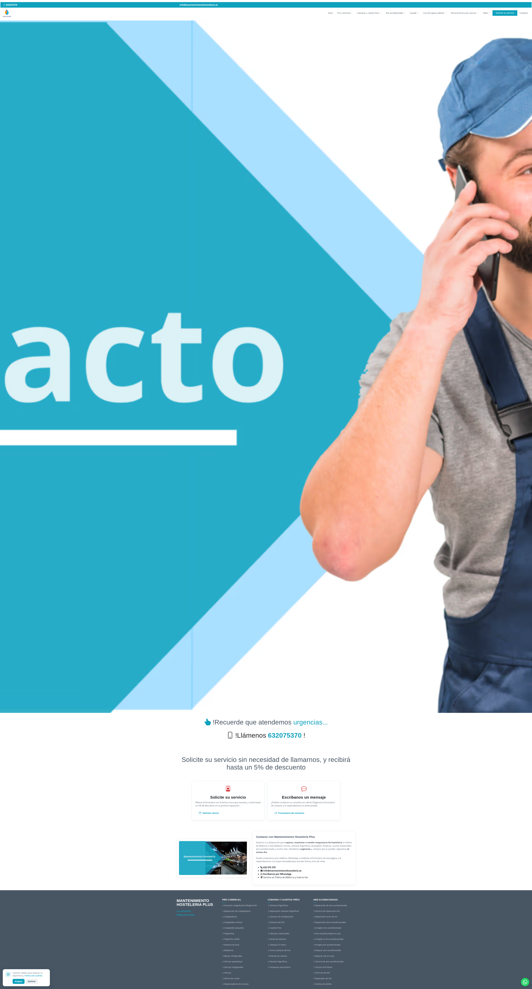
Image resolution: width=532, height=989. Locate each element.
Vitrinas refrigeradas (233, 967)
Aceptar (18, 981)
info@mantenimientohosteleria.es (199, 4)
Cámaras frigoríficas (279, 906)
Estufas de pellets (323, 984)
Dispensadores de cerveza (236, 984)
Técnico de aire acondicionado (329, 962)
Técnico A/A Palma (323, 967)
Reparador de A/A (323, 979)
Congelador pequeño (234, 928)
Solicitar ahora (210, 813)
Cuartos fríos (276, 928)
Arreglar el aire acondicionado (329, 939)
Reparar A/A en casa (324, 956)
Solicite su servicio (505, 13)
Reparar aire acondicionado (328, 950)
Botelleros (228, 950)
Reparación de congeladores (237, 911)
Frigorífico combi (232, 939)
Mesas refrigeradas (233, 956)
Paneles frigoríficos (278, 962)
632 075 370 (269, 867)
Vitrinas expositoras (233, 962)
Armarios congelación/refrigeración (240, 906)
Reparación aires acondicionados (330, 922)
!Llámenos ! (269, 735)
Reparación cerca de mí (326, 917)
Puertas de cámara (278, 956)
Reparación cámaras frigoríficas (284, 911)
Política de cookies (186, 914)
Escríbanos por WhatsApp (277, 874)
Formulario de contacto (291, 813)
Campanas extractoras (280, 967)
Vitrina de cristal (231, 979)
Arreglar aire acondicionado (328, 928)
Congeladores (230, 917)
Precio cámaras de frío (280, 950)
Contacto (524, 13)
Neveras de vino (231, 945)
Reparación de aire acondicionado (331, 906)
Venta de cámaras (278, 939)
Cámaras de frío (277, 922)
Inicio (330, 13)
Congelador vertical (233, 922)
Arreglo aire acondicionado (327, 945)
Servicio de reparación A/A (327, 911)
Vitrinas (227, 973)
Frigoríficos (229, 934)
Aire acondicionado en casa (328, 934)
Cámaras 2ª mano (278, 945)
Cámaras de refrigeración (281, 917)
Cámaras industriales (279, 934)
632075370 (11, 4)
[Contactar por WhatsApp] (525, 982)
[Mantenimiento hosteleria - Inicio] (7, 13)
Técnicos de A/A (322, 973)
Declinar (32, 981)
